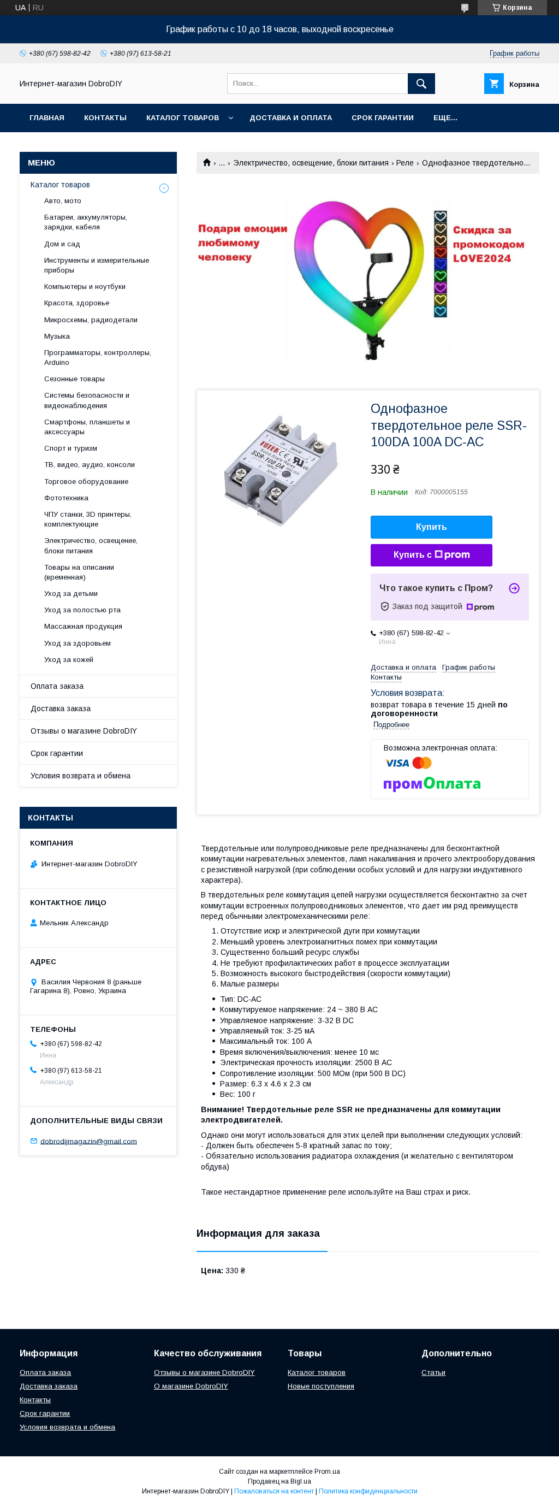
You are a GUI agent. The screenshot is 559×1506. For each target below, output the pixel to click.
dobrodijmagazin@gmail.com (88, 1141)
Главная (46, 118)
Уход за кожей (68, 659)
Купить (431, 526)
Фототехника (66, 498)
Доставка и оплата (290, 118)
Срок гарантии (383, 118)
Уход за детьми (71, 593)
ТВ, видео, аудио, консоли (89, 464)
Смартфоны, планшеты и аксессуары (87, 427)
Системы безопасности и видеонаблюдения (86, 400)
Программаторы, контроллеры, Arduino (97, 358)
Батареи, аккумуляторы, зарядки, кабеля (85, 222)
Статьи (433, 1372)
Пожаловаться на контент (274, 1491)
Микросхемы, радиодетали (91, 320)
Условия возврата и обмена (80, 775)
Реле (405, 162)
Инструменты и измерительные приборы (96, 265)
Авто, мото (62, 201)
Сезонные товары (74, 379)
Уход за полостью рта (82, 610)
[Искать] (421, 83)
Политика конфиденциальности (368, 1491)
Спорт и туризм (70, 448)
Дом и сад (62, 244)
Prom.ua (327, 1471)
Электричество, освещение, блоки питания (311, 162)
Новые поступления (321, 1386)
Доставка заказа (61, 708)
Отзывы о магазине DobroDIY (84, 731)
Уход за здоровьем (77, 643)
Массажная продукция (83, 626)
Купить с (413, 554)
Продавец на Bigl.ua (279, 1481)
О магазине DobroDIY (191, 1386)
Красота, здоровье (76, 303)
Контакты (105, 118)
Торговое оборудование (86, 481)
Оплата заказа (57, 686)
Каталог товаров (182, 118)
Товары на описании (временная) (79, 572)
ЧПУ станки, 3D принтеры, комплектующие (88, 519)
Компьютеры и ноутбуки (85, 286)
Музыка (57, 336)
